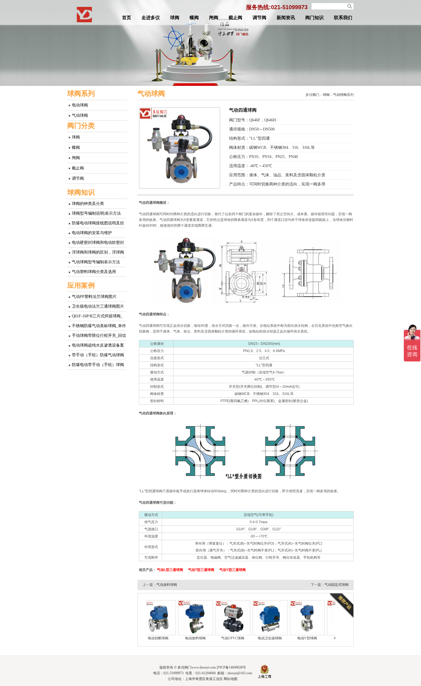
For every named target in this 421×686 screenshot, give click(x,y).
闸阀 (213, 17)
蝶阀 (194, 17)
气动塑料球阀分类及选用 (94, 272)
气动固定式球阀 (336, 585)
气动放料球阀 (166, 585)
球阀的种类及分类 (88, 203)
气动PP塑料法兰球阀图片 (94, 296)
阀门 (315, 95)
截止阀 (235, 17)
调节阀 (259, 17)
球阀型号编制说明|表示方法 (96, 213)
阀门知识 (314, 17)
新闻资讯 (286, 17)
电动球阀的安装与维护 (92, 233)
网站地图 (230, 679)
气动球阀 (80, 115)
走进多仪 (150, 17)
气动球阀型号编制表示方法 (96, 262)
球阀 (174, 17)
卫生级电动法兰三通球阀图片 (98, 306)
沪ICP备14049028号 (231, 667)
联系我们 (343, 17)
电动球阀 (80, 105)
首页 (126, 17)
